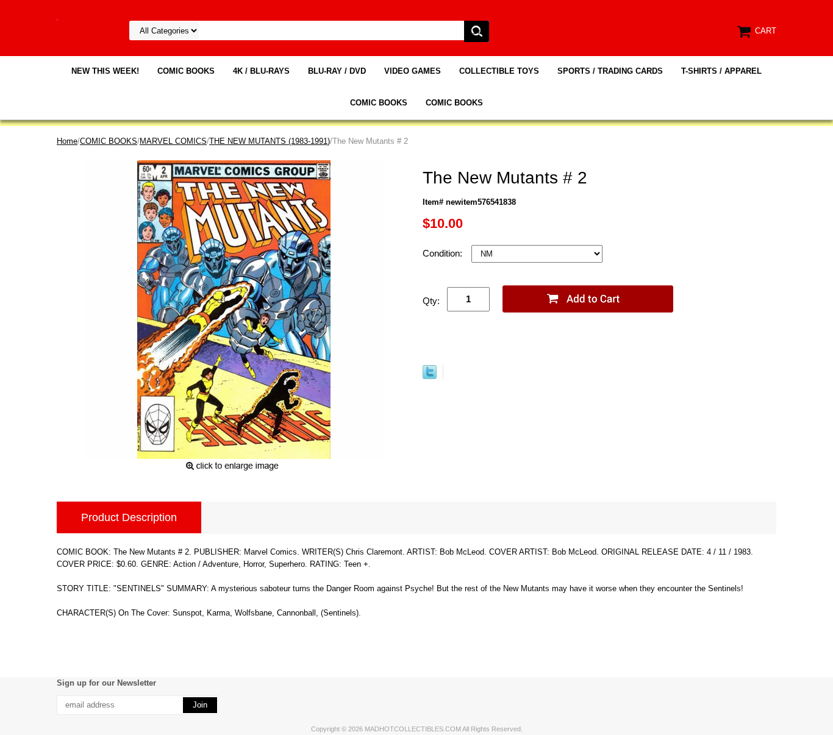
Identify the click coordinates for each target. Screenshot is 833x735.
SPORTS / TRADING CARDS (610, 71)
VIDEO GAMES (412, 71)
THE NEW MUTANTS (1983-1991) (269, 141)
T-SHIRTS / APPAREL (721, 71)
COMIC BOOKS (186, 71)
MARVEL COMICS (173, 141)
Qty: (431, 301)
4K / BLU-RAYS (261, 71)
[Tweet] (430, 376)
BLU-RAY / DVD (337, 71)
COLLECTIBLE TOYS (499, 71)
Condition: (444, 253)
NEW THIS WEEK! (105, 71)
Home (67, 141)
